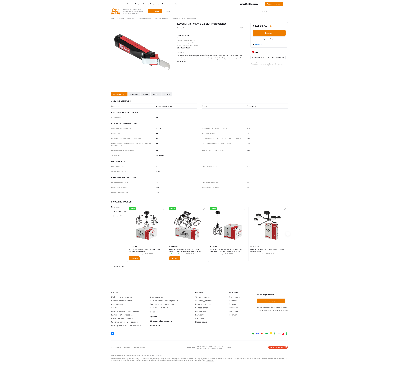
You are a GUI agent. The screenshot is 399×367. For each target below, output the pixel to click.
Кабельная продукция (121, 297)
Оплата (145, 94)
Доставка (156, 94)
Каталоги (199, 315)
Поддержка (200, 311)
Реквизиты (234, 308)
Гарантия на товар (203, 304)
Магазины (233, 311)
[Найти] (275, 11)
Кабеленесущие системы (122, 300)
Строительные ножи (164, 106)
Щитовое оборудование (122, 315)
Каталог (115, 292)
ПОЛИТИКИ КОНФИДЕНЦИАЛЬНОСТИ (210, 346)
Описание (134, 94)
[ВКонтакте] (112, 333)
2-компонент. (161, 155)
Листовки (199, 318)
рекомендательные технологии (151, 355)
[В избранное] (242, 28)
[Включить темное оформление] (287, 4)
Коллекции (155, 325)
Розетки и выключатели (122, 318)
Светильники (119, 211)
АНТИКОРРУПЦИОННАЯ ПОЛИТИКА (209, 348)
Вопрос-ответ (201, 308)
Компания (233, 292)
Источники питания (159, 308)
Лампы (114, 308)
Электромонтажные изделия (124, 322)
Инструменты (156, 297)
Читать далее (210, 360)
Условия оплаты (202, 297)
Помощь (199, 292)
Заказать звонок (271, 301)
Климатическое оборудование (164, 300)
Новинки (154, 312)
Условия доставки (203, 300)
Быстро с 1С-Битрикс (276, 347)
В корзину (269, 33)
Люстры (117, 216)
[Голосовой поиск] (271, 11)
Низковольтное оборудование (125, 311)
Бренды (153, 316)
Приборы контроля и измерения (126, 325)
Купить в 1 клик (269, 39)
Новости (233, 300)
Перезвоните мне (274, 4)
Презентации (201, 322)
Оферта (228, 347)
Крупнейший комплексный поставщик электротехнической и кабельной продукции (133, 11)
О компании (234, 297)
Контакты (233, 315)
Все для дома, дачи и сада (162, 304)
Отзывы (167, 94)
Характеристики (119, 94)
